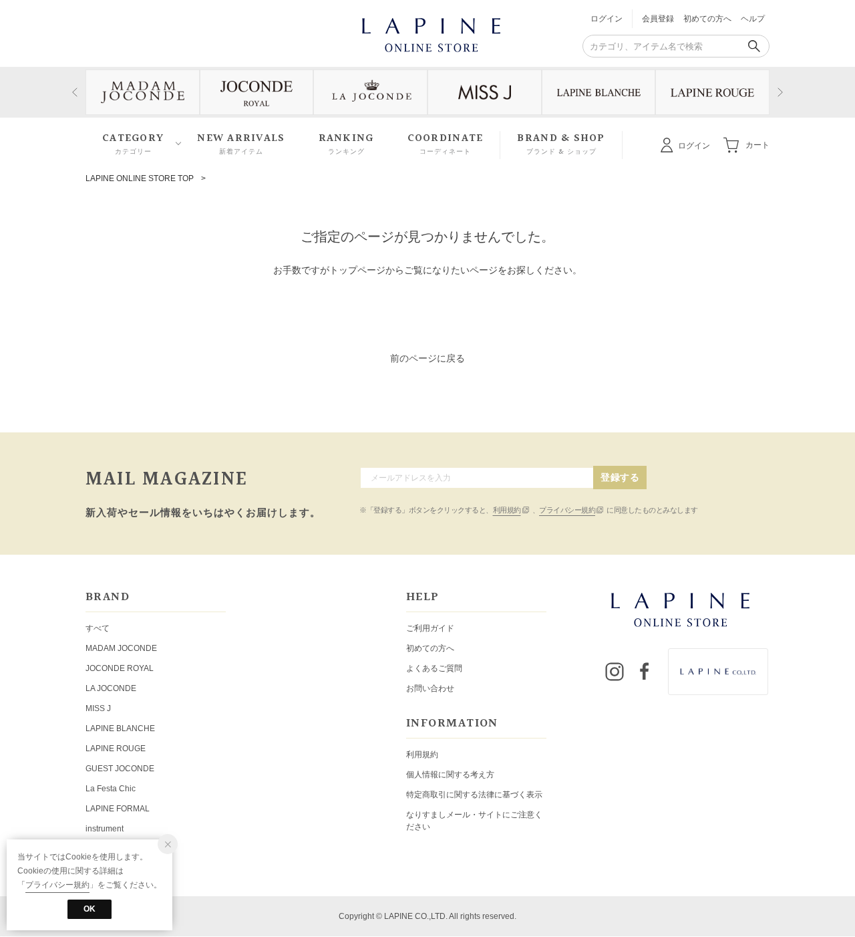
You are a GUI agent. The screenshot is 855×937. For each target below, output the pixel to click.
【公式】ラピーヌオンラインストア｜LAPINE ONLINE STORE (430, 33)
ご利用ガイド (430, 628)
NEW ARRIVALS (241, 144)
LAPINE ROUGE (116, 748)
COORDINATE (445, 144)
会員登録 (658, 18)
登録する (620, 477)
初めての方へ (707, 18)
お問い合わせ (430, 688)
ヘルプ (753, 18)
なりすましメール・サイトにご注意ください (474, 820)
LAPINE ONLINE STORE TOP (140, 178)
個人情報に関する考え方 (450, 774)
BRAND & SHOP (561, 144)
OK (89, 909)
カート (757, 144)
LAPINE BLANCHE (120, 728)
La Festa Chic (111, 788)
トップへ (427, 314)
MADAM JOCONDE (121, 648)
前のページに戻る (427, 358)
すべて (98, 628)
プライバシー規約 (567, 510)
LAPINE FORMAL (118, 808)
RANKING (346, 144)
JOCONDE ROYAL (120, 668)
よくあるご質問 (434, 668)
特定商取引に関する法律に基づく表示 (474, 794)
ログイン (606, 18)
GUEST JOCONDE (120, 768)
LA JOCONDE (111, 688)
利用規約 (507, 510)
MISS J (98, 708)
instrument (105, 828)
